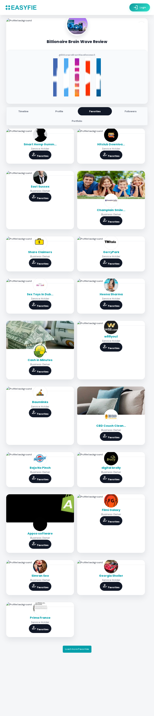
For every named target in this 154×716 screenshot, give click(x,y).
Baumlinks (40, 402)
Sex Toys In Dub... (40, 294)
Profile (59, 111)
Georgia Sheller (111, 576)
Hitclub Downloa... (111, 144)
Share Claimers (40, 252)
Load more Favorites (77, 649)
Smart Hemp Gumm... (40, 144)
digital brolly (111, 468)
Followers (131, 111)
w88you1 (111, 336)
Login (139, 7)
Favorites (95, 111)
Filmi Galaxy (111, 510)
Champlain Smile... (111, 210)
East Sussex (40, 187)
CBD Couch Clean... (111, 426)
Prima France (40, 618)
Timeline (23, 111)
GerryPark (111, 252)
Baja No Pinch (40, 468)
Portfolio (77, 121)
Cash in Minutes (40, 360)
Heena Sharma (111, 294)
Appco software (40, 533)
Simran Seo (40, 576)
